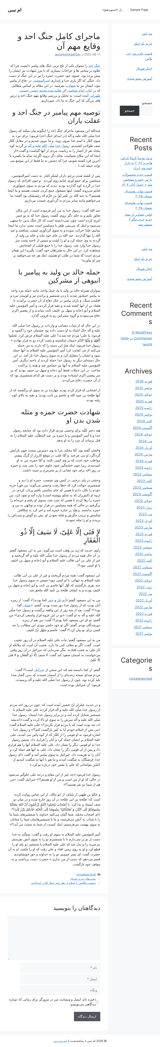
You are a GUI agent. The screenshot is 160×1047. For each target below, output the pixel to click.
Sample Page (139, 10)
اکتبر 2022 (144, 561)
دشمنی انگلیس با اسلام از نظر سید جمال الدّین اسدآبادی (63, 882)
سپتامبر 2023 (142, 488)
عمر (50, 600)
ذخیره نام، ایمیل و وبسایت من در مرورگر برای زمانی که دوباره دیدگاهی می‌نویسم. (52, 1001)
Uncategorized (86, 874)
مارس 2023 (143, 527)
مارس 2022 (143, 607)
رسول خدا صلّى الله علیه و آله (49, 146)
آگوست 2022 (142, 574)
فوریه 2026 (143, 381)
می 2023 (145, 514)
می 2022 (145, 594)
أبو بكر (61, 600)
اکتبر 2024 (144, 421)
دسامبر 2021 (143, 627)
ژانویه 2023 (143, 541)
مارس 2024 (143, 454)
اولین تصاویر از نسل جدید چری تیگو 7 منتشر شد (138, 219)
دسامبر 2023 (142, 474)
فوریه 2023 (143, 534)
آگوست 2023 (142, 494)
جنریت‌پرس (60, 1041)
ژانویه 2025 (143, 408)
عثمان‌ (27, 605)
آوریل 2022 (144, 600)
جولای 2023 (143, 501)
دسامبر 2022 (142, 547)
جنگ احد (94, 66)
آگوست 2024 (142, 428)
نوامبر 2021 (143, 634)
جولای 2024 (143, 434)
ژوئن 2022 (144, 587)
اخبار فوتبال (144, 69)
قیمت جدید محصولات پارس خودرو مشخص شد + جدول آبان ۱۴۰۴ (137, 180)
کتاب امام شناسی (79, 90)
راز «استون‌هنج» (112, 10)
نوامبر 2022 (143, 554)
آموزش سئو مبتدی (139, 78)
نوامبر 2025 (143, 388)
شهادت (71, 86)
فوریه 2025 (144, 401)
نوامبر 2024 (143, 414)
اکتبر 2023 (144, 481)
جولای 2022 (143, 580)
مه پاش (147, 34)
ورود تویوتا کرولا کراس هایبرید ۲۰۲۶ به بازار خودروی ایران (136, 163)
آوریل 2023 (143, 521)
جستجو (147, 103)
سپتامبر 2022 (142, 567)
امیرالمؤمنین (41, 80)
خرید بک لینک (143, 44)
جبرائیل (39, 670)
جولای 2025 (143, 395)
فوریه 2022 (144, 614)
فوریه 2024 (143, 461)
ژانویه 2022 (143, 620)
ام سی (14, 10)
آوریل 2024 (143, 448)
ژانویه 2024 (143, 468)
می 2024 (145, 441)
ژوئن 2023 (144, 507)
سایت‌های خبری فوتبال (83, 878)
